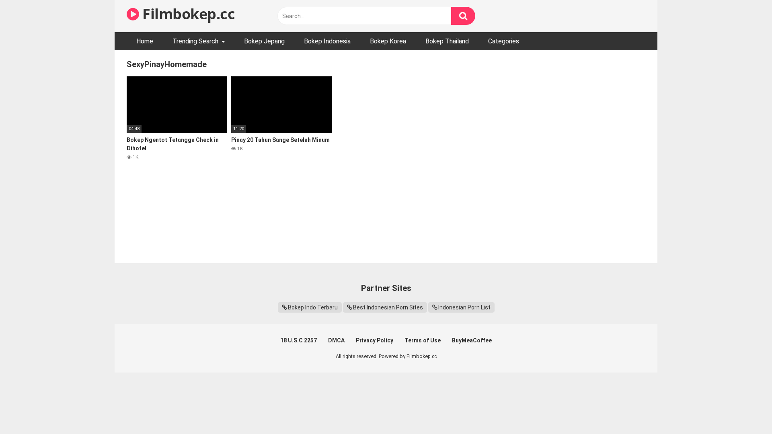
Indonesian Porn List (464, 307)
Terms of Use (422, 340)
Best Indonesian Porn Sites (388, 307)
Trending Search (195, 41)
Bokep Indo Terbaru (313, 307)
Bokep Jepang (264, 41)
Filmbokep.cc (187, 14)
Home (144, 41)
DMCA (336, 340)
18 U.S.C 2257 (298, 340)
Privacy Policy (374, 340)
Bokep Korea (388, 41)
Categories (503, 41)
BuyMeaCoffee (472, 340)
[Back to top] (745, 409)
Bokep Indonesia (327, 41)
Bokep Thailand (447, 41)
